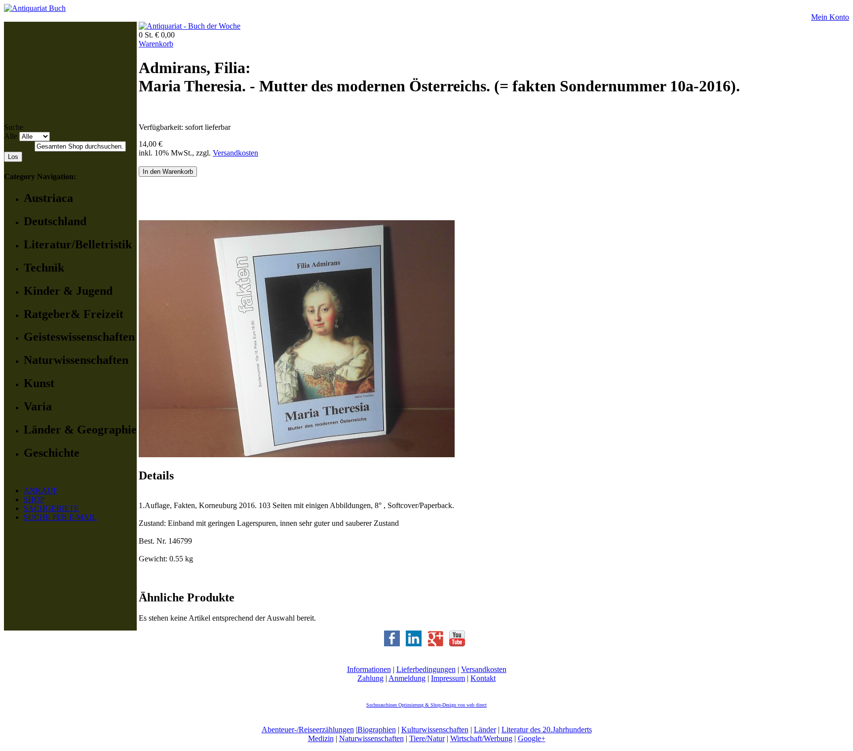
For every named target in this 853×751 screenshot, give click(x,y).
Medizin (321, 738)
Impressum (448, 678)
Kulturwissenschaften (434, 729)
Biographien (376, 729)
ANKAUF (41, 490)
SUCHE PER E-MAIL (60, 517)
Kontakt (483, 678)
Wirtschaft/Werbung (481, 738)
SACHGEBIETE (51, 508)
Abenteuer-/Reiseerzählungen (308, 729)
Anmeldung (407, 678)
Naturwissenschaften (371, 738)
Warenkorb (156, 44)
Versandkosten (235, 153)
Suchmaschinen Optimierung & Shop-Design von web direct (426, 705)
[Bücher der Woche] (189, 26)
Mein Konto (830, 17)
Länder (485, 729)
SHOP (34, 499)
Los (13, 156)
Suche (13, 127)
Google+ (531, 738)
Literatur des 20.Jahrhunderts (547, 729)
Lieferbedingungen (426, 669)
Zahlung (370, 678)
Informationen (369, 669)
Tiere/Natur (427, 738)
